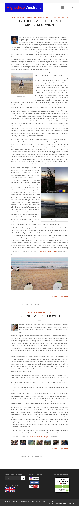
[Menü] (61, 7)
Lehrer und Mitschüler (60, 18)
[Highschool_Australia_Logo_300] (24, 7)
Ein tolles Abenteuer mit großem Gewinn (39, 23)
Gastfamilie (47, 18)
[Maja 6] (56, 442)
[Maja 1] (15, 442)
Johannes (37, 304)
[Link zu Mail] (72, 7)
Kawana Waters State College (47, 251)
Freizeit (39, 18)
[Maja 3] (31, 442)
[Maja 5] (48, 442)
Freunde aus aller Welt (39, 316)
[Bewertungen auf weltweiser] (62, 484)
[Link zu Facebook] (69, 7)
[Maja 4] (39, 442)
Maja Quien (38, 456)
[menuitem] (61, 7)
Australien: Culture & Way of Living (23, 18)
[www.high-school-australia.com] (10, 489)
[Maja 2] (23, 442)
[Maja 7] (64, 442)
